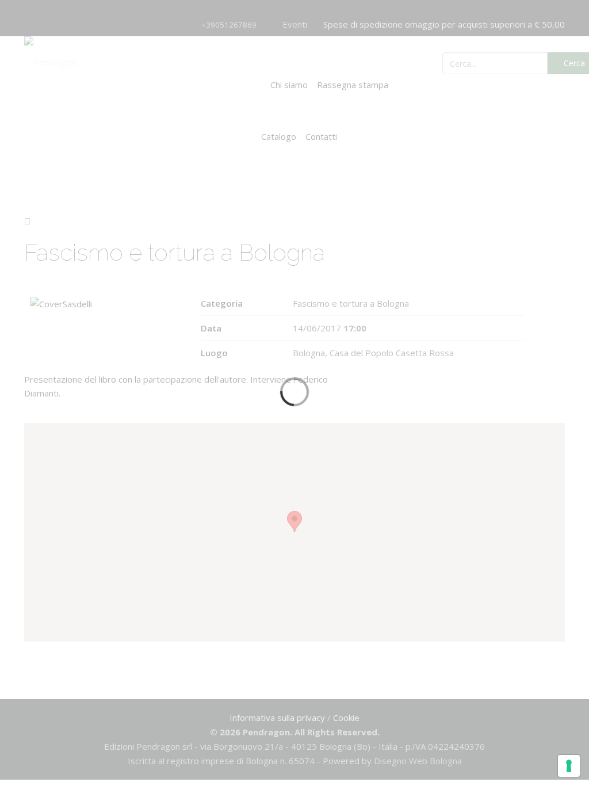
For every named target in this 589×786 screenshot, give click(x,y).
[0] (512, 62)
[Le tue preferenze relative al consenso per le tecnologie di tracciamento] (569, 766)
